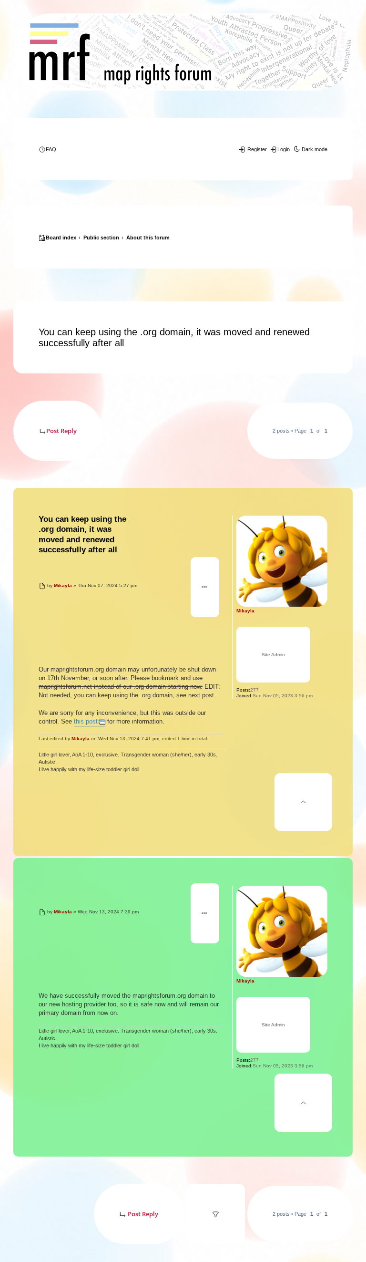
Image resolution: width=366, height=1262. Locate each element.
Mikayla (245, 610)
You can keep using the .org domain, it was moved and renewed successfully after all (174, 337)
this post (86, 721)
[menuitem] (47, 149)
